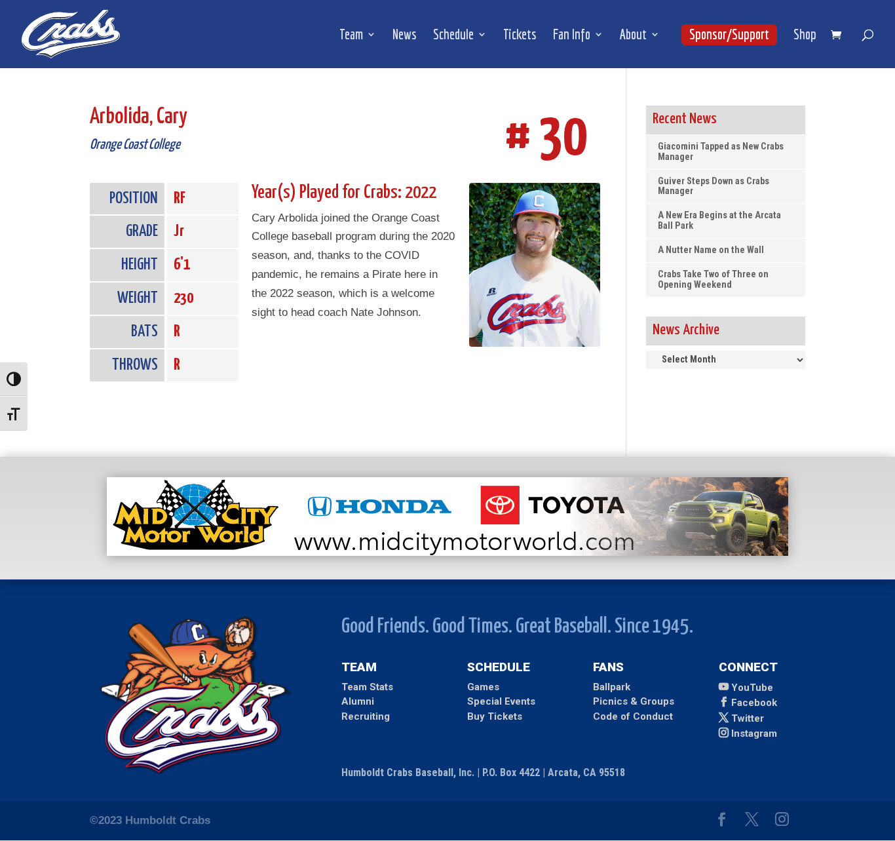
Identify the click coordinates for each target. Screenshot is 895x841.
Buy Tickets (494, 716)
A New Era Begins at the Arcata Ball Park (719, 220)
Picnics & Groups (633, 701)
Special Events (501, 701)
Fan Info (571, 35)
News (404, 35)
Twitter (747, 718)
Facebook (754, 703)
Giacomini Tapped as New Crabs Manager (721, 152)
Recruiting (365, 716)
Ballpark (611, 687)
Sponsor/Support (729, 34)
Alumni (357, 701)
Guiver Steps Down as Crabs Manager (713, 186)
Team (351, 35)
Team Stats (367, 687)
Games (483, 687)
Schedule (453, 35)
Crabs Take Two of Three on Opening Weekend (713, 279)
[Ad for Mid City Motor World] (447, 552)
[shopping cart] (839, 35)
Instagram (754, 733)
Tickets (520, 35)
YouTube (752, 688)
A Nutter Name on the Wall (711, 250)
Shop (804, 35)
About (633, 35)
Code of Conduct (633, 716)
